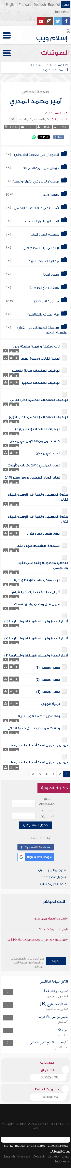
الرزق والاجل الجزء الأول (43, 534)
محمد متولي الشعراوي (57, 996)
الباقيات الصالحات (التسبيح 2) (37, 429)
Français (25, 5)
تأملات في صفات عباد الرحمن (36, 208)
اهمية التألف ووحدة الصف (40, 358)
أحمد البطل (63, 1022)
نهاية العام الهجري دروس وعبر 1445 (32, 477)
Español (54, 5)
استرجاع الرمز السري (52, 870)
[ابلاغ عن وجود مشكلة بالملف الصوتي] (5, 351)
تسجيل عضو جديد (53, 877)
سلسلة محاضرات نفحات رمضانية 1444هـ (36, 940)
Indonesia (62, 12)
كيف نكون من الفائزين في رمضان (34, 441)
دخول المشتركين (35, 825)
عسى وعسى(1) (48, 692)
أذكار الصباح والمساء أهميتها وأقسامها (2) (36, 638)
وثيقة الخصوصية (58, 1145)
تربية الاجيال (50, 704)
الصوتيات (55, 52)
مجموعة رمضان (46, 301)
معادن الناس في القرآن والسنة (35, 181)
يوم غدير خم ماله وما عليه (39, 716)
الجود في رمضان (48, 453)
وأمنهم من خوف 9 (52, 929)
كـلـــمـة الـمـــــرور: (47, 813)
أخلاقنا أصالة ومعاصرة (50, 919)
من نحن (8, 1145)
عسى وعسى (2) (48, 679)
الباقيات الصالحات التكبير (41, 383)
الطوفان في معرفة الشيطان (36, 155)
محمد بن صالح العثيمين (56, 1009)
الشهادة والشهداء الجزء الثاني (37, 546)
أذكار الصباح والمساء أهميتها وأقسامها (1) (36, 655)
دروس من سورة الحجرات (40, 168)
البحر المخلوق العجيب (42, 221)
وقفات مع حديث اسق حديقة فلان (34, 728)
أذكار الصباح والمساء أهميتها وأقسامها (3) (36, 621)
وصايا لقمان (50, 274)
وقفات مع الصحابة (44, 288)
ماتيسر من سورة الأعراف (53, 1017)
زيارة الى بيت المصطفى (41, 248)
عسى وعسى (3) (48, 667)
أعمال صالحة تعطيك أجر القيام (36, 592)
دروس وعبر (51, 195)
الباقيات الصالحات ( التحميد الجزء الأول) (38, 417)
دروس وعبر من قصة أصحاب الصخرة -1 (39, 762)
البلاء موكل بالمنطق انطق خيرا (37, 580)
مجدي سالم (63, 1035)
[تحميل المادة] (11, 351)
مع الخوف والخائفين (43, 314)
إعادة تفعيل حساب (53, 884)
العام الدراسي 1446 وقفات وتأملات (33, 465)
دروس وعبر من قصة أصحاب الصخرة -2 (39, 745)
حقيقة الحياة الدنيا (44, 234)
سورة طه (63, 1030)
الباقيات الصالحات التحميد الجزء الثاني (39, 400)
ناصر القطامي (61, 1047)
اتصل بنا (20, 1145)
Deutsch (40, 5)
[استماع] (16, 351)
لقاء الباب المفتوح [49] (54, 1004)
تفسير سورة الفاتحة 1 (55, 991)
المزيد (56, 961)
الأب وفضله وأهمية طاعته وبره (36, 346)
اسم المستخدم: (47, 801)
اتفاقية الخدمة (36, 1145)
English (11, 5)
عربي (65, 5)
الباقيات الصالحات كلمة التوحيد (36, 371)
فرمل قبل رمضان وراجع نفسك (37, 604)
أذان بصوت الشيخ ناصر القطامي (49, 1042)
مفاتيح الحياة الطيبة (44, 261)
